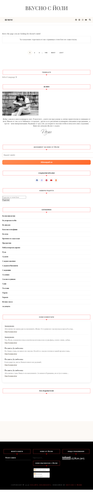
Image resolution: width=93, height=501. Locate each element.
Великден (6, 225)
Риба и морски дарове (11, 247)
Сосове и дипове (9, 279)
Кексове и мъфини (9, 229)
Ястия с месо (7, 302)
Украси (5, 297)
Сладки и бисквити (10, 266)
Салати (5, 257)
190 (46, 52)
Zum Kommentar (11, 332)
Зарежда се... (38, 457)
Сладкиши (6, 270)
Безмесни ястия (8, 216)
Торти (4, 293)
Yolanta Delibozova (40, 485)
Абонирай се (46, 162)
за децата (6, 306)
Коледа (5, 234)
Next (53, 52)
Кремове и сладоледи (11, 238)
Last (61, 52)
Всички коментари (38, 475)
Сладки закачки (8, 261)
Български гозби (9, 220)
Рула (4, 252)
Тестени (5, 288)
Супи (4, 284)
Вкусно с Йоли (46, 8)
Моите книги (10, 458)
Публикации (40, 470)
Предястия (6, 243)
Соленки (5, 275)
